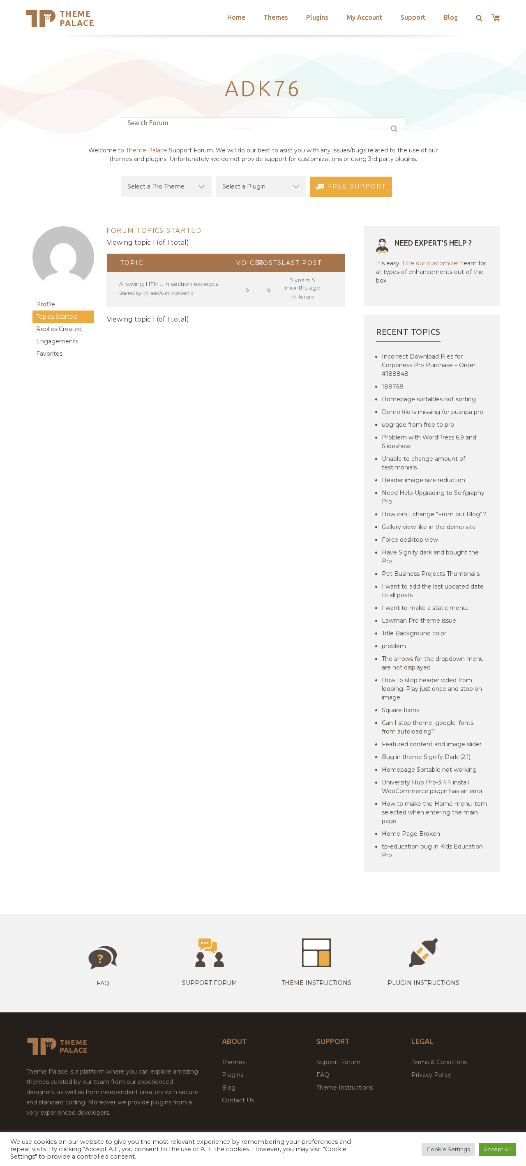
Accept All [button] (497, 1149)
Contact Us (238, 1100)
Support (413, 17)
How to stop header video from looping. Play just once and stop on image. (432, 688)
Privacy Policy (431, 1075)
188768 (393, 386)
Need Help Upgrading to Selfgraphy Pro (433, 497)
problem (394, 646)
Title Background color (414, 633)
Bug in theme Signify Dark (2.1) (426, 757)
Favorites (49, 353)
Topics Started (56, 316)
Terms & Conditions (439, 1062)
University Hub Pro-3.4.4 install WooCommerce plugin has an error (432, 787)
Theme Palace (77, 18)
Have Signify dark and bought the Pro (430, 557)
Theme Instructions (344, 1087)
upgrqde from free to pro (418, 424)
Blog (451, 17)
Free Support (357, 186)
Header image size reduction (423, 480)
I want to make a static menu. (425, 608)
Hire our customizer (430, 263)
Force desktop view (410, 539)
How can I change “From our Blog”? (434, 514)
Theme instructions (316, 983)
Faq (103, 983)
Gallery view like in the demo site (429, 527)
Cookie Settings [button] (448, 1149)
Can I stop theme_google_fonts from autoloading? (427, 727)
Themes (275, 17)
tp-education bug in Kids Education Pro (432, 851)
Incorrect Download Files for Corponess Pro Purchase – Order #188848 (428, 365)
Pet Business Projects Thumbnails (431, 573)
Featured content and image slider (432, 744)
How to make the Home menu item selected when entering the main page (434, 812)
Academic (182, 293)
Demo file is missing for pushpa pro (432, 412)
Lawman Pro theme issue (419, 620)
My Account (364, 17)
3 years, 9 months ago (303, 283)
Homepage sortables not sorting (429, 399)
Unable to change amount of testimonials (423, 463)
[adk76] (63, 294)
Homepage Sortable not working (429, 769)
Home (236, 17)
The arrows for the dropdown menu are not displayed (433, 663)
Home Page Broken (411, 833)
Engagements (57, 341)
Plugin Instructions (423, 983)
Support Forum (209, 983)
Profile (45, 304)
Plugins (317, 17)
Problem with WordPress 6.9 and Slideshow (429, 442)
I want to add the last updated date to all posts (433, 591)
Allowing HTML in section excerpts (168, 283)
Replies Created (59, 329)
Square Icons (400, 710)
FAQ (322, 1075)
